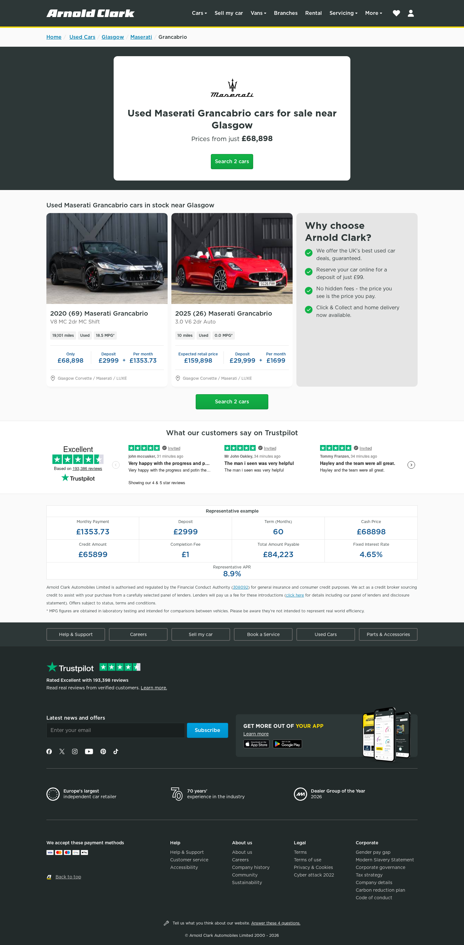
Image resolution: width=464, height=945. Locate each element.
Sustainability (247, 882)
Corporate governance (380, 867)
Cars (197, 13)
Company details (374, 882)
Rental (313, 13)
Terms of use (307, 859)
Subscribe (207, 730)
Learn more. (154, 687)
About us (242, 852)
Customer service (189, 859)
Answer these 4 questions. (275, 923)
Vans (257, 13)
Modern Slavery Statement (385, 859)
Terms (300, 852)
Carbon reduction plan (380, 890)
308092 (240, 587)
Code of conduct (374, 897)
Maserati (141, 37)
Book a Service (263, 634)
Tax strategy (369, 874)
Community (245, 874)
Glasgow (113, 37)
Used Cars (82, 37)
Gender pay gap (373, 852)
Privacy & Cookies (313, 867)
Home (54, 37)
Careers (138, 634)
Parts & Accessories (388, 634)
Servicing (342, 13)
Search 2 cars (232, 161)
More (371, 13)
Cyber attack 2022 (314, 874)
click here (295, 595)
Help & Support (76, 634)
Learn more (256, 733)
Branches (286, 13)
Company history (251, 867)
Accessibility (184, 867)
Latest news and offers (75, 718)
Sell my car (229, 13)
